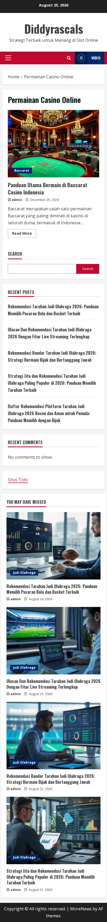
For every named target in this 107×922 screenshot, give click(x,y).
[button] (8, 57)
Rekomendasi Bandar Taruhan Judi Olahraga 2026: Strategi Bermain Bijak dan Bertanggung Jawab (50, 779)
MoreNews (81, 909)
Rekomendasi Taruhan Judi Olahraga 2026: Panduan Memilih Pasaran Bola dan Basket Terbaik (51, 589)
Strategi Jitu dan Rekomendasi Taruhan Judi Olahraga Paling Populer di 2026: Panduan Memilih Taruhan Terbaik (52, 383)
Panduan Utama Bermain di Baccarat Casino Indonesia (53, 143)
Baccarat (21, 170)
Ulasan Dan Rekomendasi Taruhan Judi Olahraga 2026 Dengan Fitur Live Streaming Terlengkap (53, 684)
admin (17, 200)
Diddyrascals (53, 28)
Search (15, 254)
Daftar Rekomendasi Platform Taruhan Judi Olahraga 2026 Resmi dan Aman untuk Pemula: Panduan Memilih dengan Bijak (49, 413)
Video (96, 57)
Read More (24, 234)
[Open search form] (69, 58)
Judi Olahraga (24, 572)
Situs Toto (18, 480)
